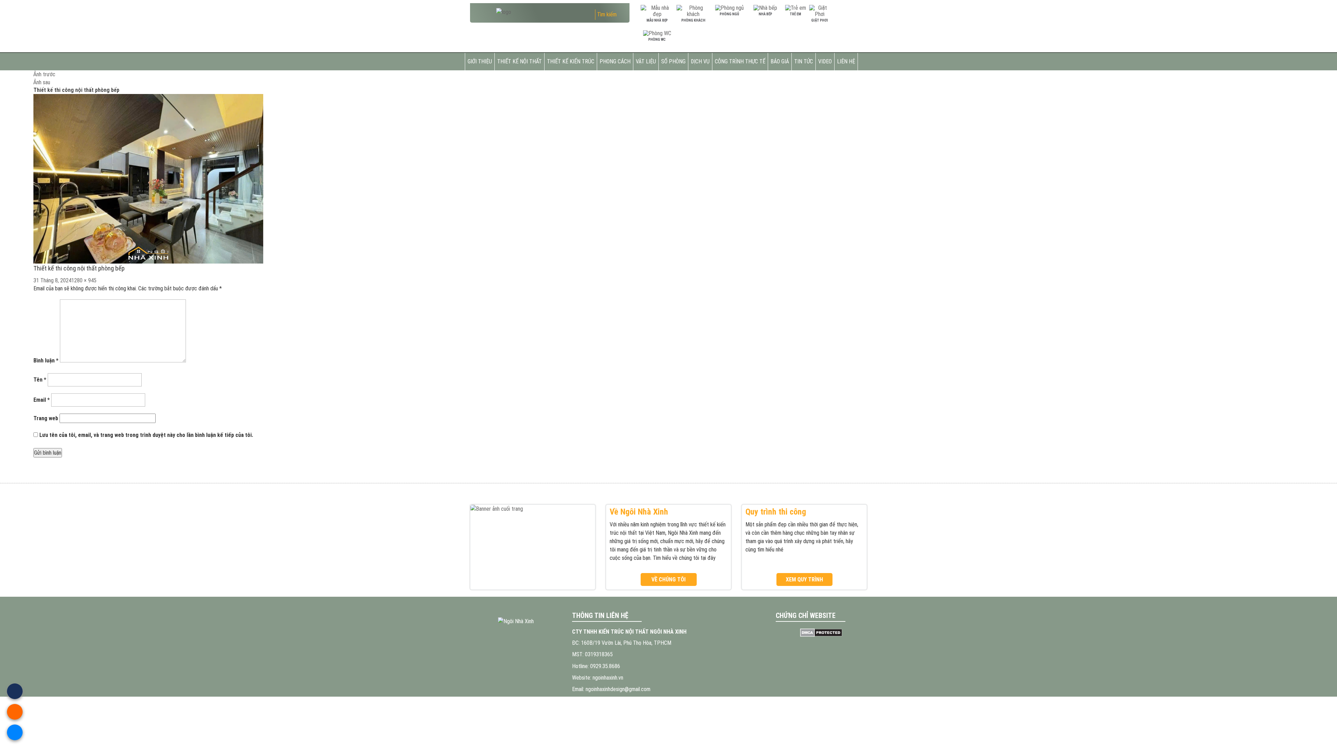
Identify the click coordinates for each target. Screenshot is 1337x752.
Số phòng (673, 61)
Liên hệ (846, 61)
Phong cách (615, 61)
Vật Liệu (646, 61)
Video (825, 61)
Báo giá (780, 61)
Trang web (45, 418)
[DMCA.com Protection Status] (821, 632)
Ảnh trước (44, 74)
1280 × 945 (83, 280)
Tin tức (803, 61)
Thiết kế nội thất (519, 61)
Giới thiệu (480, 61)
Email (41, 400)
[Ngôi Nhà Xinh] (516, 621)
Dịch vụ (700, 61)
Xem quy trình (804, 579)
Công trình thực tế (740, 61)
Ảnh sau (41, 82)
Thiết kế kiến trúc (570, 61)
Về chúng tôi (668, 579)
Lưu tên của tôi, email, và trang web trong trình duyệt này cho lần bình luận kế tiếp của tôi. (146, 435)
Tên (39, 379)
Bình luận (45, 360)
